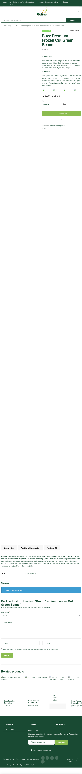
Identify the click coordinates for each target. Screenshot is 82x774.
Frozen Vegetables (26, 26)
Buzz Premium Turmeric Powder (9, 703)
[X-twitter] (52, 758)
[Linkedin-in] (43, 762)
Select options (19, 705)
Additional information (30, 548)
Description (9, 548)
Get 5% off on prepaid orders (43, 2)
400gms (33, 573)
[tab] (9, 547)
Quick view (19, 685)
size (43, 101)
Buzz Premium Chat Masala (33, 702)
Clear (64, 104)
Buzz (16, 26)
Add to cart (63, 113)
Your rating (5, 612)
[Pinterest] (56, 758)
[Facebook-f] (43, 758)
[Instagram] (47, 758)
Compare (61, 119)
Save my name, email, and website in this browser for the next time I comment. (30, 649)
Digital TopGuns (31, 765)
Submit (6, 655)
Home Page (7, 26)
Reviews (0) (52, 548)
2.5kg (27, 573)
